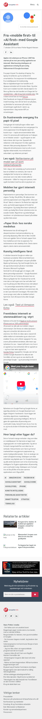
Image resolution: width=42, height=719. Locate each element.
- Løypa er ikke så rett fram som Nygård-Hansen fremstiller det (18, 654)
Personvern (8, 712)
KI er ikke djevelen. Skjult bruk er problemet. (19, 677)
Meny (32, 4)
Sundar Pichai (9, 352)
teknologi (9, 504)
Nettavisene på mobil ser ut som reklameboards (18, 161)
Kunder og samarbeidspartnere (15, 709)
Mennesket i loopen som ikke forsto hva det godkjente (27, 537)
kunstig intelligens (14, 491)
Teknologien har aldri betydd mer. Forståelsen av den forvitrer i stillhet (20, 681)
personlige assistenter (16, 495)
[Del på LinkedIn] (11, 52)
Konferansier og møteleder (13, 702)
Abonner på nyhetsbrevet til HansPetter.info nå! (21, 699)
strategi (25, 499)
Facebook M (29, 478)
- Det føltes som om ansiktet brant (16, 627)
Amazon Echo (15, 478)
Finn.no (25, 96)
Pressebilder (8, 696)
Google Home (30, 482)
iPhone (23, 486)
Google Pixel (11, 486)
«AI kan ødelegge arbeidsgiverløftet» (17, 674)
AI (5, 478)
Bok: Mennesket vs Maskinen (14, 707)
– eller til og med (19, 94)
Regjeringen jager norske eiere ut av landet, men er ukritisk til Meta (19, 631)
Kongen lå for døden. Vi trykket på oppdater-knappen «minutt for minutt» (27, 525)
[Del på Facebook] (6, 52)
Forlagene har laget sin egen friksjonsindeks (27, 546)
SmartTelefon (11, 499)
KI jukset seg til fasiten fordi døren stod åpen (20, 667)
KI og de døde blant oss (12, 684)
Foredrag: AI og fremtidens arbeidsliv (17, 704)
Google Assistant (13, 482)
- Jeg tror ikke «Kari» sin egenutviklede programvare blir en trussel (18, 650)
